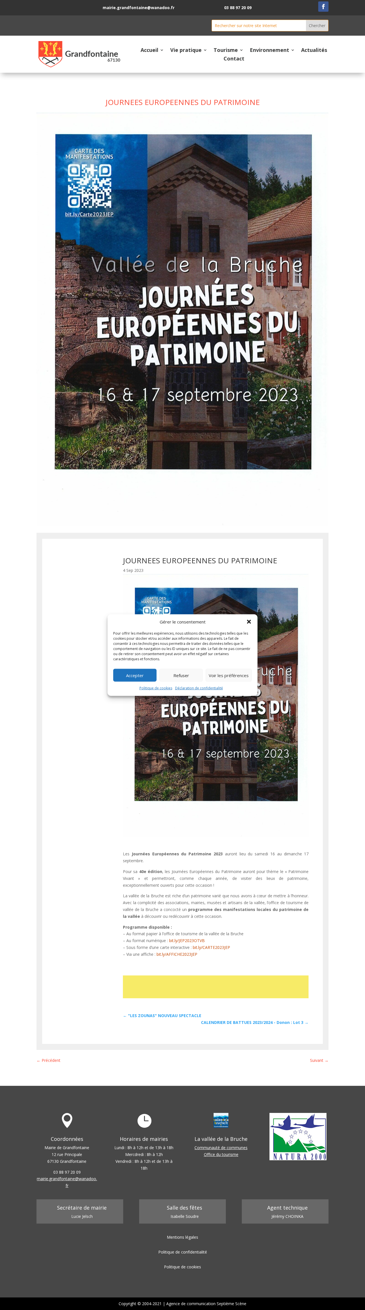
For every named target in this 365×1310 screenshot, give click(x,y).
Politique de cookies (155, 688)
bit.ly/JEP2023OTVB (187, 940)
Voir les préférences (229, 675)
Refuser (181, 675)
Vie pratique (186, 50)
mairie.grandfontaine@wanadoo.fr (139, 7)
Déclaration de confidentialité (199, 688)
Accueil (149, 50)
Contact (234, 59)
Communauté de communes (221, 1147)
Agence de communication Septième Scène (206, 1303)
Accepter (135, 675)
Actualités (314, 50)
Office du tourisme (221, 1154)
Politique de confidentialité (182, 1252)
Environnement (269, 50)
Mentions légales (182, 1237)
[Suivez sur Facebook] (323, 6)
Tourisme (226, 50)
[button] (249, 622)
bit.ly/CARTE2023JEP (211, 947)
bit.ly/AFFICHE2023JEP (177, 954)
